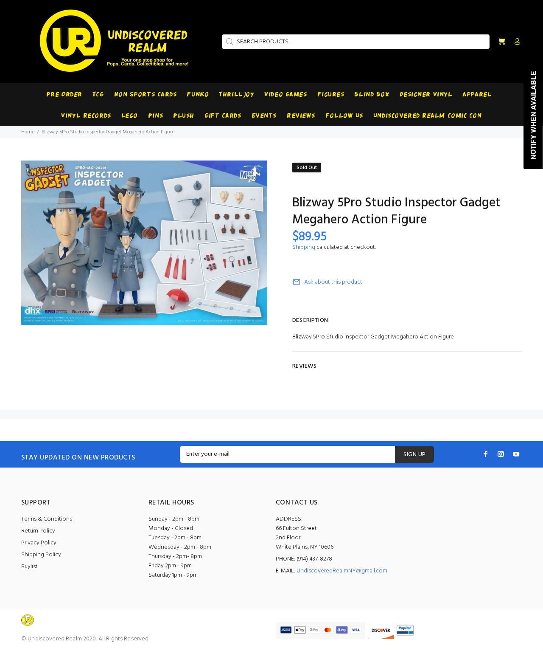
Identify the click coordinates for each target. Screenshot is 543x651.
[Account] (515, 42)
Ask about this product (333, 282)
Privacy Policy (38, 543)
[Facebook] (485, 453)
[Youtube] (516, 453)
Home (27, 132)
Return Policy (38, 531)
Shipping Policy (41, 555)
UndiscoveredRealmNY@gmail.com (342, 571)
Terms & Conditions (46, 519)
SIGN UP (414, 454)
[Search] (228, 41)
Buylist (29, 567)
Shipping (303, 247)
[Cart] (501, 42)
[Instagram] (501, 453)
